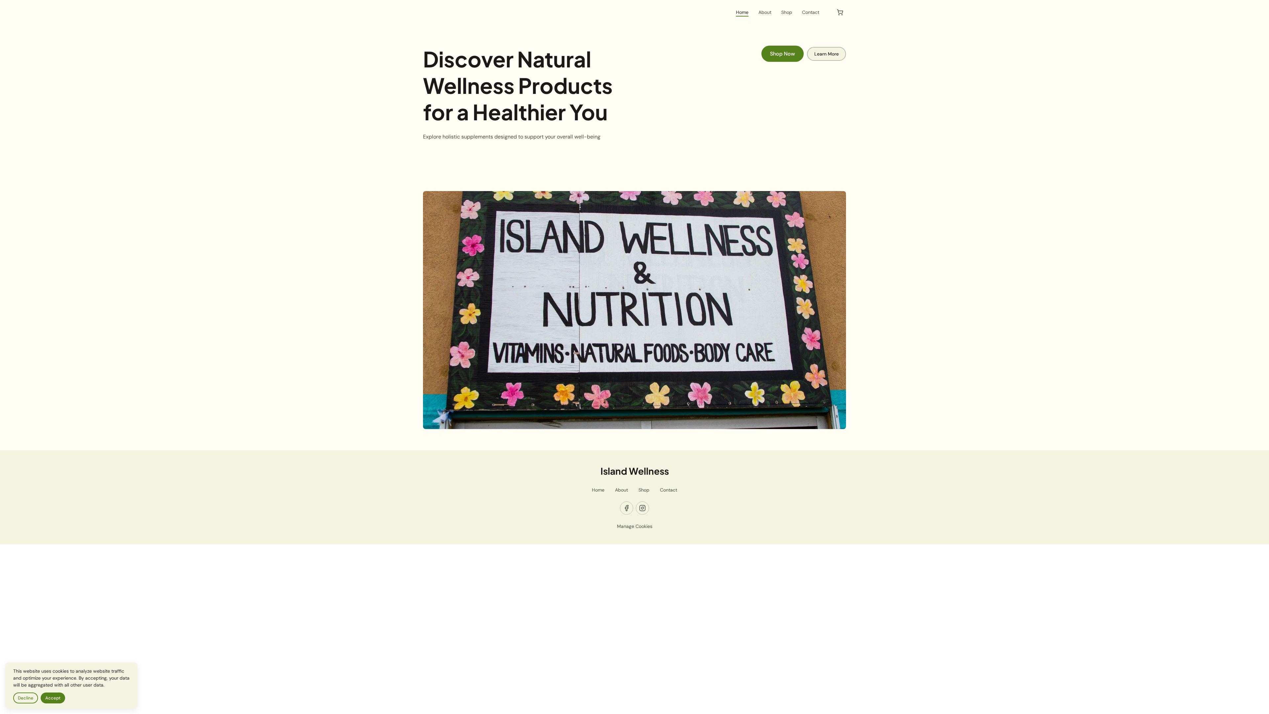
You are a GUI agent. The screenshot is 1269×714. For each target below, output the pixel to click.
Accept (52, 698)
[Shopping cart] (840, 12)
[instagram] (642, 508)
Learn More (826, 54)
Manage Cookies (634, 526)
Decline (25, 698)
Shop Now (782, 53)
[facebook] (626, 508)
